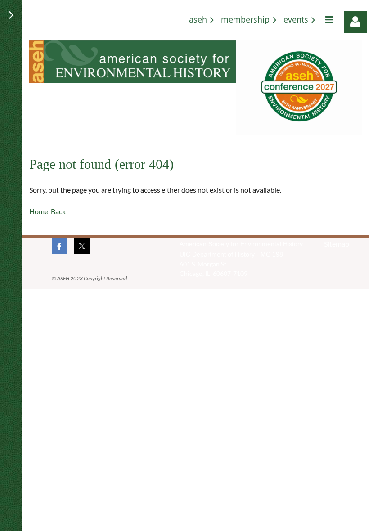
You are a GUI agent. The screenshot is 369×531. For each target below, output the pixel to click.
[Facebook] (59, 246)
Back (58, 211)
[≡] (327, 19)
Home (38, 211)
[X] (82, 246)
